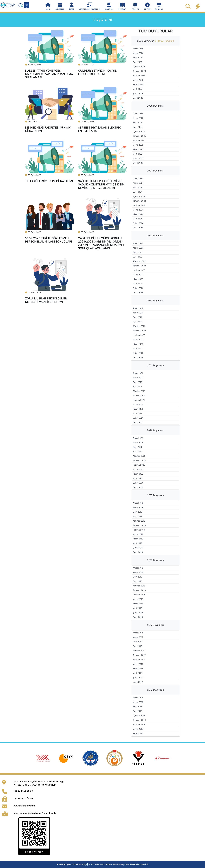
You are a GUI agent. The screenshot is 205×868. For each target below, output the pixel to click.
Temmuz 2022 (139, 330)
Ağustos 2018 (139, 585)
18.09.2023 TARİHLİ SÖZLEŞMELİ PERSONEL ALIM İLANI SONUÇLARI (48, 240)
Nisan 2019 (138, 538)
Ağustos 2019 (139, 521)
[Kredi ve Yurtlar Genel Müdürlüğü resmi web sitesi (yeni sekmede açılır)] (91, 758)
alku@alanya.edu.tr (24, 805)
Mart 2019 (137, 543)
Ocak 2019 (138, 552)
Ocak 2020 (138, 487)
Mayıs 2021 (138, 404)
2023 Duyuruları (155, 235)
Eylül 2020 (137, 451)
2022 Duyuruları (155, 300)
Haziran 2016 (139, 724)
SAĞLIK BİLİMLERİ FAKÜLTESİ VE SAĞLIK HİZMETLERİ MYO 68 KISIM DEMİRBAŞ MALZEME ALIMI (101, 184)
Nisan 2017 (138, 668)
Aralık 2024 (138, 178)
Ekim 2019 (137, 512)
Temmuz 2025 (139, 136)
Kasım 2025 (138, 118)
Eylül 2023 (137, 257)
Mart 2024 (137, 218)
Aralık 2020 (138, 438)
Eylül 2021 (137, 386)
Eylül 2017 (137, 646)
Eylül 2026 (137, 62)
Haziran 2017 (139, 659)
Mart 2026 (137, 89)
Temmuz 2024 (139, 201)
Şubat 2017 (138, 677)
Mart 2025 (137, 154)
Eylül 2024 (137, 192)
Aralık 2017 (138, 632)
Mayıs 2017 (138, 664)
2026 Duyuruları (155, 40)
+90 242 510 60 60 (23, 791)
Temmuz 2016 (139, 720)
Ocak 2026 (138, 98)
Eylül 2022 (137, 321)
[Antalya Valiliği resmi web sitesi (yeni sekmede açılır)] (115, 758)
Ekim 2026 (137, 57)
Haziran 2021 (139, 400)
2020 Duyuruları (155, 430)
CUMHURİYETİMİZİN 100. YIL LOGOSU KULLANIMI (97, 72)
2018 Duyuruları (155, 560)
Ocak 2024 (138, 227)
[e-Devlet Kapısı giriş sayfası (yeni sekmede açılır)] (162, 758)
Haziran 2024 (139, 205)
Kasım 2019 (138, 507)
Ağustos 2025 (139, 131)
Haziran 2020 (139, 465)
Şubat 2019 (138, 547)
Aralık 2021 (138, 373)
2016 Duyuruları (155, 689)
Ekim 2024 (137, 187)
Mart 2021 (137, 413)
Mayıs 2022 (138, 339)
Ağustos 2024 (139, 196)
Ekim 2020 (137, 447)
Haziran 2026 (139, 75)
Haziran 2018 (139, 594)
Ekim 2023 (137, 252)
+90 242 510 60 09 (23, 798)
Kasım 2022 (138, 312)
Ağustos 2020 (139, 456)
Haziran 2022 (139, 335)
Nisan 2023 (138, 279)
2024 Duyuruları (155, 170)
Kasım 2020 (138, 442)
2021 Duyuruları (155, 365)
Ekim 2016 (137, 706)
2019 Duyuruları (155, 495)
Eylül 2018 (137, 581)
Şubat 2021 (138, 418)
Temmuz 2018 (139, 590)
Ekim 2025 (137, 122)
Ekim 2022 (137, 317)
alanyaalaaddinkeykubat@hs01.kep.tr (35, 813)
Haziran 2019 (139, 530)
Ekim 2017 (137, 641)
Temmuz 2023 (139, 265)
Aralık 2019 (138, 503)
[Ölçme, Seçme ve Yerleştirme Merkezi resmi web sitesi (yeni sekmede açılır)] (67, 758)
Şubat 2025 (138, 158)
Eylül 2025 (137, 127)
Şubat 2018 (138, 612)
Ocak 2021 (138, 422)
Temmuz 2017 (139, 655)
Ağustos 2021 (139, 391)
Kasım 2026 (138, 53)
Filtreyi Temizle (164, 40)
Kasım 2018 (138, 572)
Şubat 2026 (138, 93)
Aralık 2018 (138, 568)
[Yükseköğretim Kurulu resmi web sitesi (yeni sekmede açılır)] (43, 758)
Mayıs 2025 (138, 145)
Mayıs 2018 (138, 599)
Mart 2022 (137, 348)
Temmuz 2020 (139, 460)
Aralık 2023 (138, 243)
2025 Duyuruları (155, 105)
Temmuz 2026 (139, 71)
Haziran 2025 (139, 140)
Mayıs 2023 (138, 274)
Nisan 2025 (138, 149)
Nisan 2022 (138, 344)
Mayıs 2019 (138, 534)
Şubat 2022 (138, 353)
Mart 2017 (137, 673)
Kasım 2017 (138, 637)
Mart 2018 (137, 608)
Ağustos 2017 (139, 650)
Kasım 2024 (138, 183)
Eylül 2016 (137, 711)
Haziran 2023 (139, 270)
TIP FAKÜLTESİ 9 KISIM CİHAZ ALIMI (49, 181)
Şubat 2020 (138, 483)
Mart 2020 (137, 478)
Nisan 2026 (138, 84)
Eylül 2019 (137, 516)
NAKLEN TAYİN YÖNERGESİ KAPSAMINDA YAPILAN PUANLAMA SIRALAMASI (49, 74)
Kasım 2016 (138, 702)
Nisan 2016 (138, 733)
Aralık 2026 (138, 48)
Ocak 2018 (138, 617)
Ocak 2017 (138, 682)
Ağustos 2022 (139, 326)
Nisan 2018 (138, 603)
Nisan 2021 (138, 409)
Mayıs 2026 (138, 80)
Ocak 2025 (138, 163)
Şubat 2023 (138, 288)
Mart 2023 (137, 283)
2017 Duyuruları (155, 625)
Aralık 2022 (138, 308)
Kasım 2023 (138, 248)
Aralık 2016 (138, 697)
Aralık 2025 (138, 113)
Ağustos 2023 (139, 261)
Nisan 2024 (138, 214)
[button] (48, 6)
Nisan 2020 (138, 474)
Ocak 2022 (138, 357)
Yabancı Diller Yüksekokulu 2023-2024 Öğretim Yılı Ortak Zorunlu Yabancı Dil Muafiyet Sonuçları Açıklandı (101, 243)
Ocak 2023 (138, 292)
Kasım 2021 (138, 377)
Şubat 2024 (138, 223)
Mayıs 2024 (138, 210)
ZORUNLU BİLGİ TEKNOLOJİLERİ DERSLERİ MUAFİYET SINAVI (46, 300)
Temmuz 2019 (139, 525)
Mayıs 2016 (138, 729)
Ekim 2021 (137, 382)
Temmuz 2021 (139, 395)
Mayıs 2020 (138, 469)
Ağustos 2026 (139, 66)
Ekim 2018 (137, 577)
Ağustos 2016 (139, 715)
